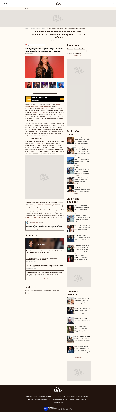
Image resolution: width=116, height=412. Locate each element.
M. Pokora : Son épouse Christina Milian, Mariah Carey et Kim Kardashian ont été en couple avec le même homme (82, 170)
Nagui (75, 48)
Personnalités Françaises (36, 290)
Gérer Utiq (83, 399)
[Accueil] (58, 3)
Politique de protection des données (37, 399)
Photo (32, 293)
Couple (54, 290)
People (27, 290)
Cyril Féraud (77, 53)
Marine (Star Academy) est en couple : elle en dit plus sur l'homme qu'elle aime (81, 179)
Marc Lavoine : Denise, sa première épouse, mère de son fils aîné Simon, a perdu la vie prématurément (82, 238)
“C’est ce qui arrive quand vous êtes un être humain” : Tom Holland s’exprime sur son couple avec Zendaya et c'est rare (82, 151)
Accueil (26, 28)
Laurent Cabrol (70, 51)
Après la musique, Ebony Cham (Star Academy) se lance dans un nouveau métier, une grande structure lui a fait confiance (82, 188)
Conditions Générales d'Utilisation (35, 396)
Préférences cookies (58, 402)
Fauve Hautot (70, 53)
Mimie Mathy (82, 48)
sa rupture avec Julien (39, 143)
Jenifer (84, 51)
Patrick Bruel (70, 48)
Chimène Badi (41, 28)
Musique (28, 293)
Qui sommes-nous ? (50, 396)
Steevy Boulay (78, 51)
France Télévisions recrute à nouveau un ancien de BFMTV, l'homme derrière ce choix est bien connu (82, 160)
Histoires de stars (47, 290)
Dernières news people (33, 28)
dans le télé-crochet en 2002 (45, 204)
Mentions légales (61, 396)
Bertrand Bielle (34, 222)
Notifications (76, 399)
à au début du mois (38, 112)
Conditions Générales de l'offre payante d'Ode (60, 399)
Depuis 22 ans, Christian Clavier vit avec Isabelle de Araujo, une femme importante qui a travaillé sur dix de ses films (82, 228)
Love (58, 290)
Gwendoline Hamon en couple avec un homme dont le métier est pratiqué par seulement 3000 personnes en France (82, 140)
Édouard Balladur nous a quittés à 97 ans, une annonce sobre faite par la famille (82, 320)
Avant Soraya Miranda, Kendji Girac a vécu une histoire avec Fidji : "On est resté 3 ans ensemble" (82, 208)
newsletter (113, 4)
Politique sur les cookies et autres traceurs (77, 396)
